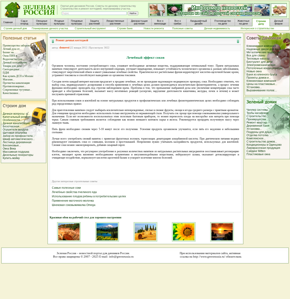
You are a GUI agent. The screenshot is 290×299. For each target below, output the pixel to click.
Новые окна (254, 71)
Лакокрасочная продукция (263, 148)
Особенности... (12, 120)
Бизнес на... (9, 52)
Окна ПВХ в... (11, 55)
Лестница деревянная (17, 142)
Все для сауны (255, 55)
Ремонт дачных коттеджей (72, 40)
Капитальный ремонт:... (18, 116)
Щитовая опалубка (15, 132)
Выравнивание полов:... (261, 90)
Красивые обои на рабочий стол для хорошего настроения (85, 217)
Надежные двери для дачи (263, 49)
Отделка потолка (257, 135)
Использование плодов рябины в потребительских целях (89, 196)
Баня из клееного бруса (261, 74)
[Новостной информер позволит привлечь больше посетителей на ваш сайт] (217, 10)
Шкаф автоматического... (19, 139)
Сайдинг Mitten (256, 151)
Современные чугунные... (17, 89)
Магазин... (8, 79)
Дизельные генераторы (18, 155)
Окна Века (9, 148)
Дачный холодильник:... (16, 62)
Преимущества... (257, 119)
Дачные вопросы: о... (16, 113)
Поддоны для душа (258, 132)
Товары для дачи (12, 66)
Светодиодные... (12, 69)
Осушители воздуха (15, 129)
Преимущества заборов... (17, 45)
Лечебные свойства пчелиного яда (74, 192)
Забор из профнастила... (19, 135)
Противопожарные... (14, 86)
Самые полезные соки (66, 187)
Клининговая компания (261, 46)
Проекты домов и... (258, 77)
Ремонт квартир (256, 122)
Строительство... (257, 116)
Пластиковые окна (258, 154)
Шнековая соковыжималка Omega (73, 205)
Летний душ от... (12, 49)
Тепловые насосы (257, 58)
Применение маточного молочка (73, 200)
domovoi (64, 47)
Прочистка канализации (16, 82)
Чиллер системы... (258, 109)
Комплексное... (256, 138)
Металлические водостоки (263, 52)
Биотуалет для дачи (259, 61)
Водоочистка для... (13, 59)
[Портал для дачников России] (31, 10)
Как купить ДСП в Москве (18, 76)
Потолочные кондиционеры (264, 68)
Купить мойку (11, 158)
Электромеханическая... (262, 65)
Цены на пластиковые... (261, 84)
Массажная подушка (16, 151)
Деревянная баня (257, 125)
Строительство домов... (261, 141)
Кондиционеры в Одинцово (264, 144)
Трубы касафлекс (257, 113)
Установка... (254, 87)
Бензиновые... (12, 145)
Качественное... (11, 93)
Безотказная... (12, 126)
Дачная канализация (16, 123)
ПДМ (6, 72)
